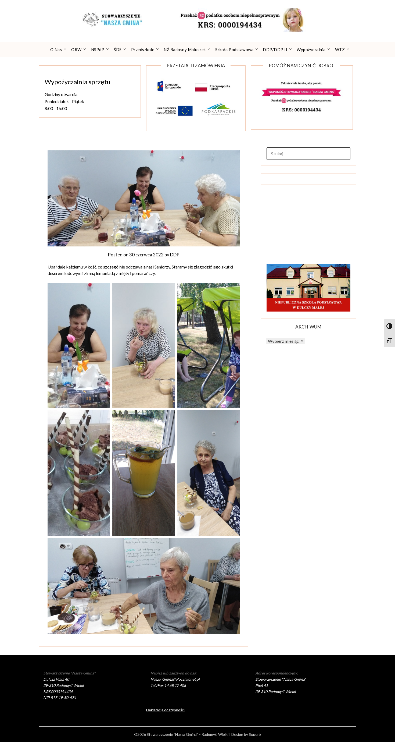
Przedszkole (143, 49)
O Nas (56, 49)
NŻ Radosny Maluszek (185, 49)
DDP (174, 254)
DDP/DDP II (275, 49)
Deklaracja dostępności (165, 710)
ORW (76, 49)
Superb (255, 734)
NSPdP (98, 49)
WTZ (340, 49)
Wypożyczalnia (311, 49)
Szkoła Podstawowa (234, 49)
